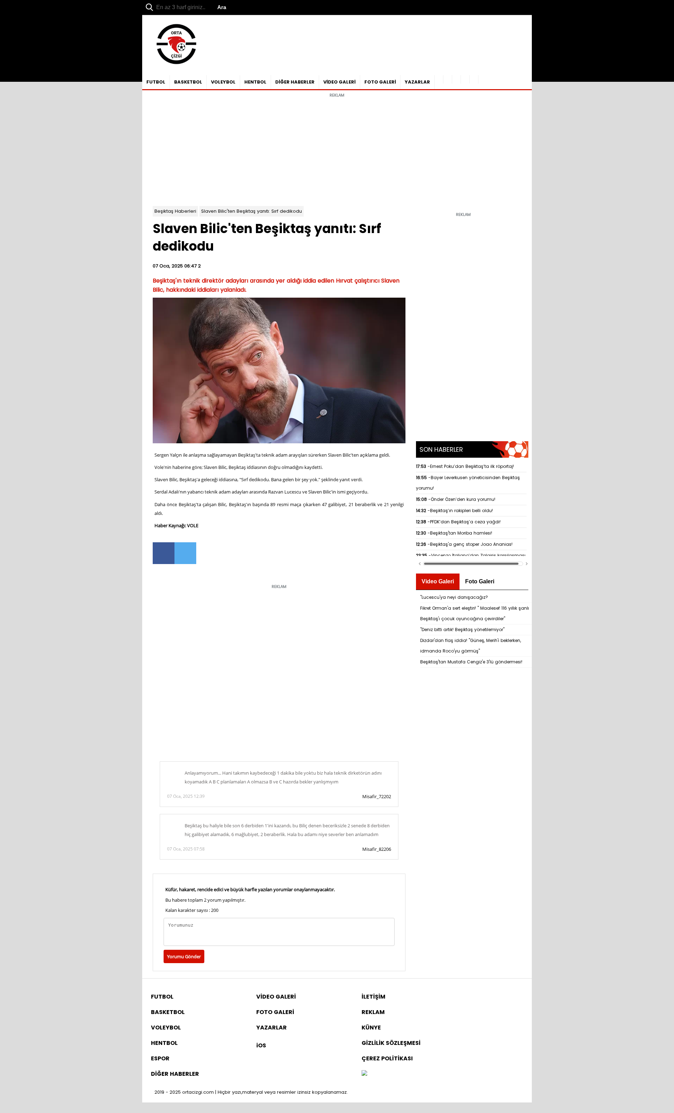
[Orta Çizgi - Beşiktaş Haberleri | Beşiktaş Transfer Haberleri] (172, 64)
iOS (261, 1045)
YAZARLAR (417, 82)
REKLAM (373, 1012)
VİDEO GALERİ (339, 82)
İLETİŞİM (373, 997)
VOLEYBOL (223, 82)
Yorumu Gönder (184, 956)
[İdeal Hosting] (364, 1074)
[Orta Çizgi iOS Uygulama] (474, 79)
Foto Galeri (479, 581)
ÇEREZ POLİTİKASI (387, 1058)
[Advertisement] (337, 150)
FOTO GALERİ (380, 82)
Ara (221, 7)
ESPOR (160, 1058)
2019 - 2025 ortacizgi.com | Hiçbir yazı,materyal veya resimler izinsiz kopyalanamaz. (251, 1092)
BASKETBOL (188, 82)
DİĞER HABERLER (295, 82)
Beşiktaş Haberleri (175, 211)
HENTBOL (255, 82)
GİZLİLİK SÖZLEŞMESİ (391, 1043)
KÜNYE (371, 1027)
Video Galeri (438, 581)
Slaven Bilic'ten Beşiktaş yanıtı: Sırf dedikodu (251, 211)
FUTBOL (155, 82)
